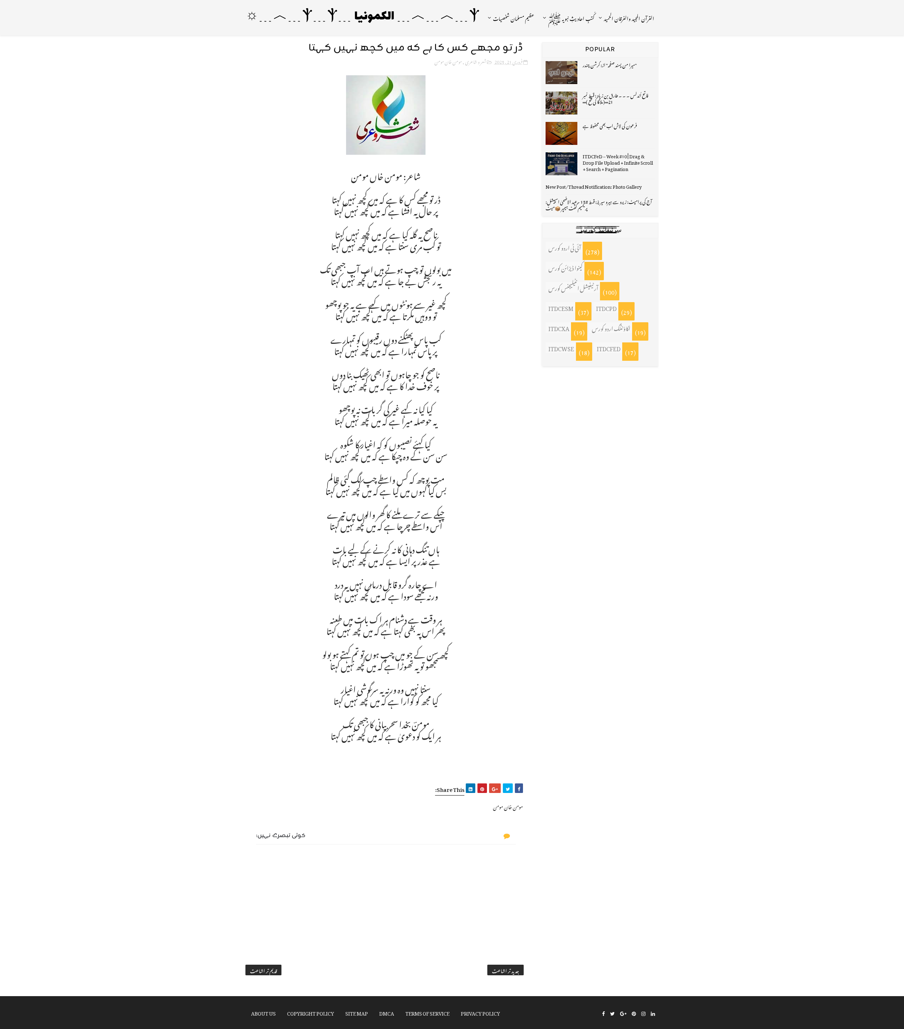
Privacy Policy (480, 1012)
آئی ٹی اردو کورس (564, 247)
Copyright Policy (310, 1012)
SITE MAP (356, 1012)
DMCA (386, 1012)
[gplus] (623, 1013)
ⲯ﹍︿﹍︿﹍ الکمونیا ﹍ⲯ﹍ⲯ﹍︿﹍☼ (362, 17)
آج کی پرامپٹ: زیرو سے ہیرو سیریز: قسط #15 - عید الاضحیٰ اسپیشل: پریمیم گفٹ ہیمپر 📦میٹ (599, 204)
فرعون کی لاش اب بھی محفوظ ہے (610, 125)
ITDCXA (558, 327)
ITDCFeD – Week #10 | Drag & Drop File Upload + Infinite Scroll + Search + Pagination (618, 161)
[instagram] (643, 1013)
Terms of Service (427, 1012)
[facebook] (603, 1013)
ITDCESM (560, 307)
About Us (263, 1012)
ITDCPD (606, 307)
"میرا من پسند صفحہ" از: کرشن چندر (610, 64)
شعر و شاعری (475, 61)
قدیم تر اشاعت (263, 970)
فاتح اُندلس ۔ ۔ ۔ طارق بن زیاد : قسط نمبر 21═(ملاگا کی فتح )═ (615, 98)
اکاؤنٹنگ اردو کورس (611, 327)
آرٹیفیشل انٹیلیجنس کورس (573, 287)
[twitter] (612, 1013)
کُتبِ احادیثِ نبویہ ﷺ (571, 17)
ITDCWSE (561, 347)
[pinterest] (634, 1013)
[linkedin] (653, 1013)
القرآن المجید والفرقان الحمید (629, 17)
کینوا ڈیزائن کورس (565, 267)
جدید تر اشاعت (505, 970)
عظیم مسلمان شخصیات (513, 17)
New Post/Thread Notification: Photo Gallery (594, 186)
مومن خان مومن (448, 61)
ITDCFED (608, 347)
